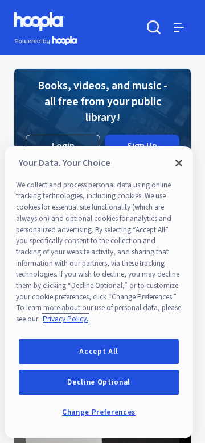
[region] (99, 292)
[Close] (178, 163)
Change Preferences (99, 412)
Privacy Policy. (65, 319)
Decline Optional (98, 382)
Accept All (98, 351)
